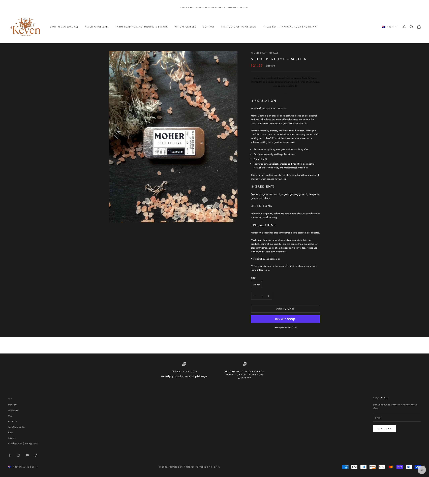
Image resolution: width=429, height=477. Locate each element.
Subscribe (384, 428)
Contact (208, 26)
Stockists (12, 404)
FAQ (10, 415)
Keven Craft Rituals (265, 52)
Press (10, 432)
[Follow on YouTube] (27, 455)
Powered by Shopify (208, 467)
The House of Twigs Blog (238, 26)
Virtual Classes (185, 26)
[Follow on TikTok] (36, 455)
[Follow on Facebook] (9, 455)
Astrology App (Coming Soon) (23, 443)
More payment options (285, 327)
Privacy (11, 438)
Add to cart (285, 308)
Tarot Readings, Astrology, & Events (142, 26)
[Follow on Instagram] (18, 455)
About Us (12, 421)
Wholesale (13, 410)
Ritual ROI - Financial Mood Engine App (290, 26)
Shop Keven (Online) (64, 26)
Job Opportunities (16, 427)
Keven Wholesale (97, 26)
